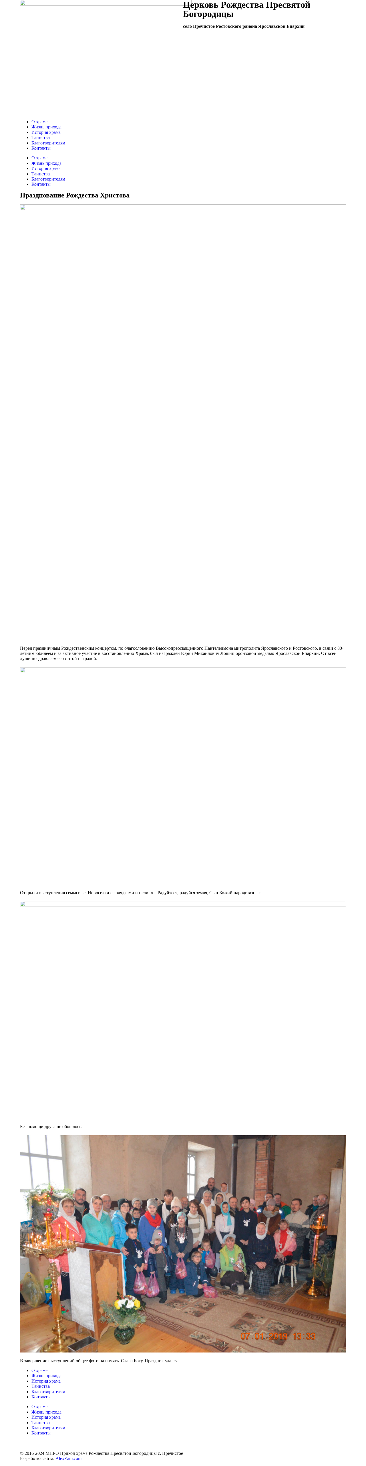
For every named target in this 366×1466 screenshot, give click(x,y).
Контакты (41, 148)
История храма (46, 132)
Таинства (40, 137)
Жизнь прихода (46, 126)
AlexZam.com (68, 1458)
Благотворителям (48, 142)
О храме (39, 121)
